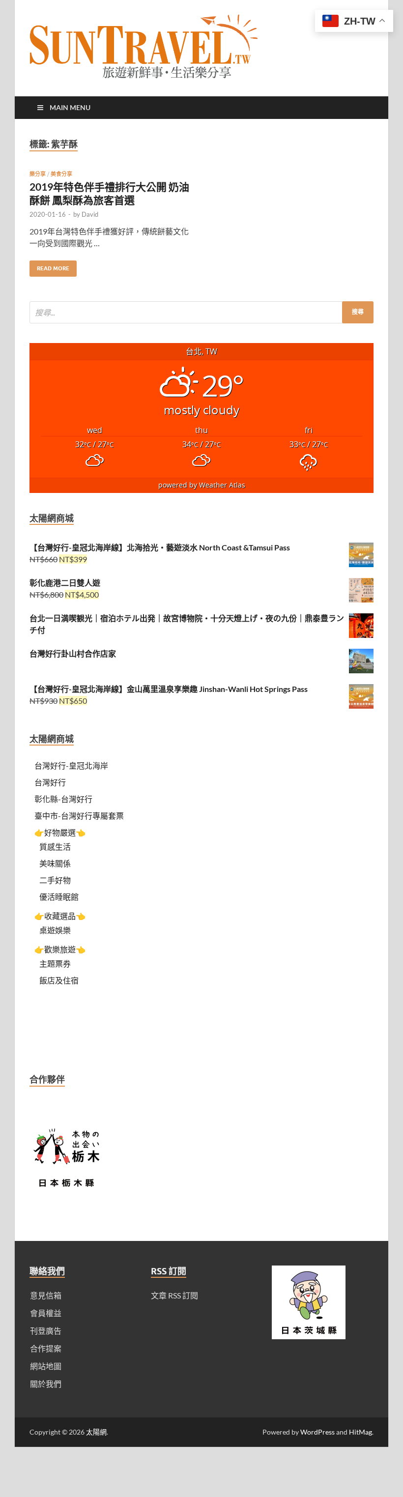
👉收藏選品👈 (60, 916)
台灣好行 (50, 782)
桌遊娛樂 (55, 930)
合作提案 (45, 1348)
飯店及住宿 (59, 980)
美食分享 (61, 174)
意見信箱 (45, 1295)
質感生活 (55, 846)
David (90, 214)
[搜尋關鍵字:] (201, 312)
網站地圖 (45, 1366)
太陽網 (96, 1432)
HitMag (360, 1432)
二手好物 (55, 880)
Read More (49, 266)
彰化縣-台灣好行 (63, 799)
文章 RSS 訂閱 (174, 1295)
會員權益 (45, 1313)
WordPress (317, 1432)
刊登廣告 (45, 1330)
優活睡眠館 (59, 896)
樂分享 (37, 174)
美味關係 (55, 863)
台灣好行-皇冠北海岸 (71, 765)
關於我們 (45, 1383)
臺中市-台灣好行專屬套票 (79, 815)
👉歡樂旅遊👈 (60, 949)
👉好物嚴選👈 (60, 832)
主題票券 (55, 963)
